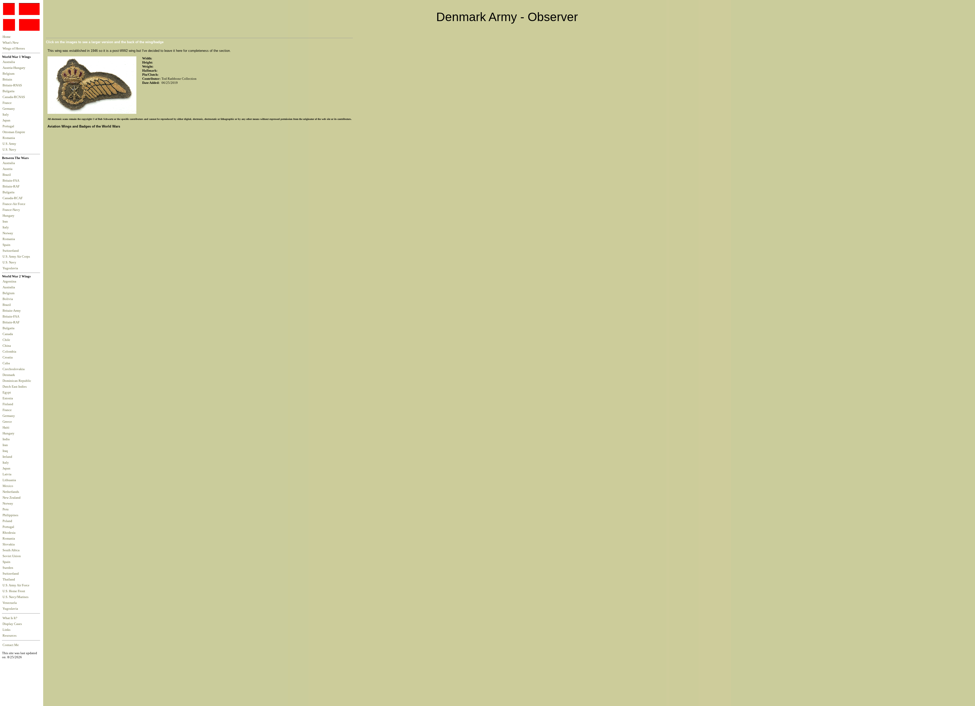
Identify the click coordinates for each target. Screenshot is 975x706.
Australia (10, 62)
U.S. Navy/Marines (15, 597)
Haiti (6, 427)
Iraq (5, 451)
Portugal (9, 126)
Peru (6, 509)
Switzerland (11, 251)
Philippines (10, 515)
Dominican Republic (17, 381)
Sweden (8, 568)
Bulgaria (9, 91)
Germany (10, 109)
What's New (11, 42)
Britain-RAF (12, 186)
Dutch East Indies (15, 386)
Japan (7, 120)
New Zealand (12, 497)
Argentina (9, 281)
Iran (6, 221)
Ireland (7, 457)
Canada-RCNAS (14, 97)
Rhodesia (9, 533)
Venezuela (10, 603)
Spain (6, 245)
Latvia (7, 474)
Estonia (8, 398)
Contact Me (11, 645)
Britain (8, 79)
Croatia (8, 357)
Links (6, 630)
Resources (10, 635)
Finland (8, 404)
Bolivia (8, 299)
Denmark (9, 375)
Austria (8, 169)
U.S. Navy (10, 149)
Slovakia (9, 544)
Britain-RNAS (13, 85)
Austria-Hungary (15, 68)
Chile (6, 340)
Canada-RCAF (13, 198)
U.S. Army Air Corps (17, 256)
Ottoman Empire (15, 132)
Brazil (7, 175)
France (8, 103)
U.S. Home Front (14, 591)
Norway (9, 233)
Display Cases (12, 624)
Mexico (8, 486)
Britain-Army (12, 310)
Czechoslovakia (14, 369)
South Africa (11, 550)
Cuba (6, 363)
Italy (6, 114)
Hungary (9, 215)
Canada (8, 334)
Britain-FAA (12, 180)
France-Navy (12, 210)
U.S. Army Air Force (16, 585)
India (6, 439)
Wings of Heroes (14, 48)
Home (7, 37)
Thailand (9, 579)
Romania (10, 138)
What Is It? (10, 618)
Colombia (9, 351)
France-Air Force (15, 204)
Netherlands (11, 492)
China (7, 346)
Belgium (9, 73)
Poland (7, 521)
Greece (7, 421)
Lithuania (9, 480)
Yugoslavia (11, 268)
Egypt (7, 392)
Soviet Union (12, 556)
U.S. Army (10, 144)
